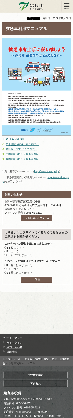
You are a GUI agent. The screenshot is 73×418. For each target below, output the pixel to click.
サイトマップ (14, 337)
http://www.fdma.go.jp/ (46, 171)
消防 (38, 358)
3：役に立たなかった (19, 255)
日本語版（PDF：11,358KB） (22, 144)
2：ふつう (13, 251)
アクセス (35, 383)
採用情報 (11, 351)
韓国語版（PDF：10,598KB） (22, 159)
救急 (46, 358)
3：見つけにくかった (19, 272)
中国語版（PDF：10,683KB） (22, 154)
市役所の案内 (36, 374)
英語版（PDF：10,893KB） (21, 149)
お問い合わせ (14, 347)
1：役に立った (15, 247)
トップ (7, 358)
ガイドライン (14, 342)
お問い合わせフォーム (37, 218)
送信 (37, 279)
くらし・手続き (23, 358)
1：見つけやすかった (19, 265)
